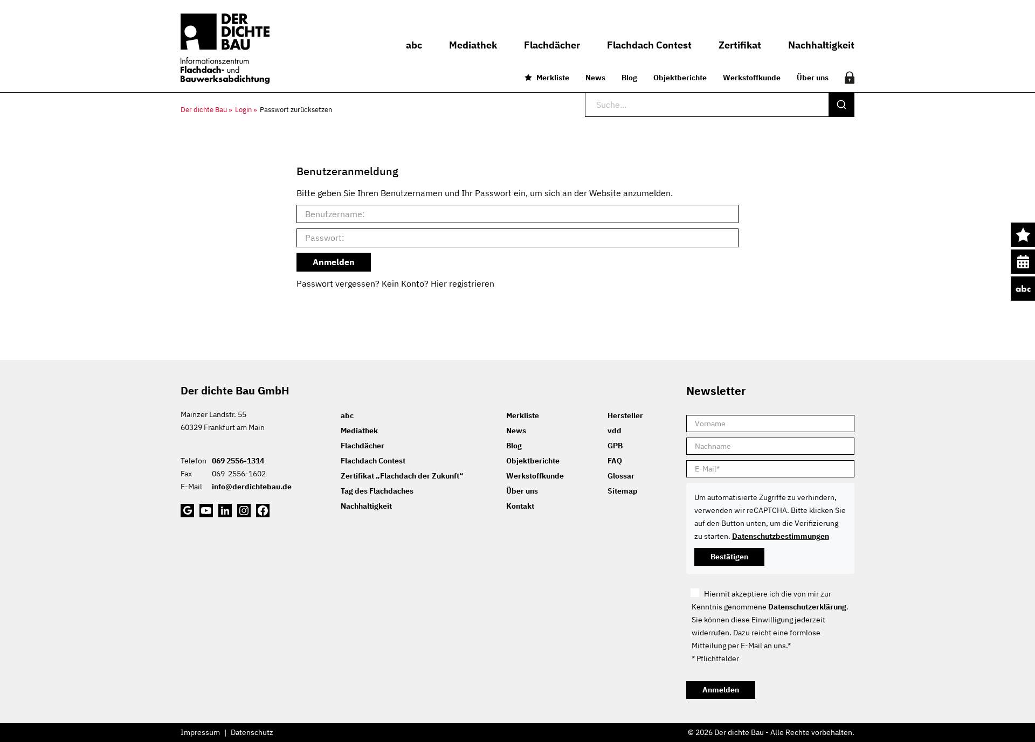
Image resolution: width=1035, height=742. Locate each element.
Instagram (244, 510)
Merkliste (552, 77)
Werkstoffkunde (752, 77)
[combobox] (719, 104)
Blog (629, 77)
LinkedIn (225, 510)
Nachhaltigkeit (366, 506)
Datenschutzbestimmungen (780, 536)
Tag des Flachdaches (377, 491)
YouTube (206, 510)
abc (1023, 288)
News (595, 77)
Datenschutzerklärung (807, 607)
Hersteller (625, 415)
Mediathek (359, 430)
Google (187, 510)
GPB (615, 445)
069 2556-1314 (238, 461)
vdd (615, 430)
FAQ (615, 461)
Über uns (813, 77)
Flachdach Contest (373, 461)
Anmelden (720, 690)
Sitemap (623, 491)
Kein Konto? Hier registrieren (438, 283)
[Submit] (841, 104)
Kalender (1023, 261)
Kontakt (520, 506)
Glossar (621, 476)
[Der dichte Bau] (225, 48)
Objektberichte (680, 77)
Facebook (263, 510)
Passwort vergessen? (338, 283)
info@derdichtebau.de (252, 486)
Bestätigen (729, 556)
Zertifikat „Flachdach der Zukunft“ (402, 476)
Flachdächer (362, 445)
